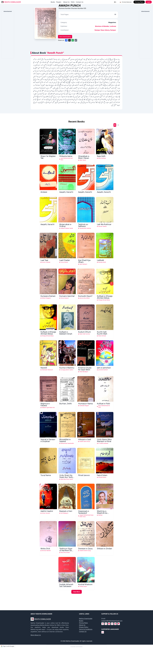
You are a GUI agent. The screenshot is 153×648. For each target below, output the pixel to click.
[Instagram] (112, 624)
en (103, 632)
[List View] (118, 125)
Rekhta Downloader (85, 618)
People (58, 2)
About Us (66, 2)
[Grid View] (114, 125)
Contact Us (79, 2)
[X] (106, 624)
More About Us (36, 635)
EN (115, 2)
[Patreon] (118, 624)
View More (76, 592)
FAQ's (73, 2)
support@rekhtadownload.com (111, 621)
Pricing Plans (83, 623)
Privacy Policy (83, 627)
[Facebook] (102, 624)
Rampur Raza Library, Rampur (105, 30)
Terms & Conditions (85, 629)
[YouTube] (109, 624)
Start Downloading (65, 37)
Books (53, 2)
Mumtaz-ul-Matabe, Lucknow (105, 26)
